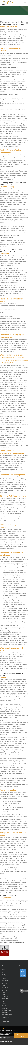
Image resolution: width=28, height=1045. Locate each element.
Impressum (5, 1017)
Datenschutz (5, 1021)
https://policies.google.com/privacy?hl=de (12, 942)
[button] (22, 991)
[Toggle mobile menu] (25, 2)
